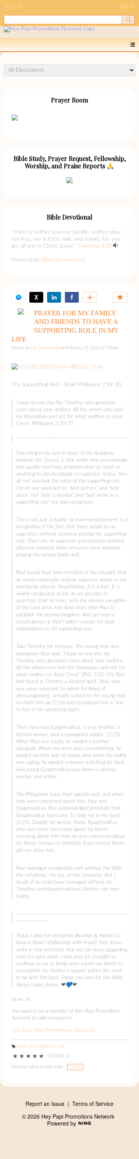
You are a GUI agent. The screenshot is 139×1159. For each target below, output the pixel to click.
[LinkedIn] (54, 297)
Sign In (126, 6)
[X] (36, 297)
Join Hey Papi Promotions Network (53, 1030)
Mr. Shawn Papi (45, 348)
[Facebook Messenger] (18, 297)
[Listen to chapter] (115, 246)
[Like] (120, 297)
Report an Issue (44, 1103)
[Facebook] (72, 297)
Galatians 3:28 (95, 246)
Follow (75, 1067)
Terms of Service (93, 1103)
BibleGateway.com (63, 260)
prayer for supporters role (40, 1046)
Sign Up (14, 6)
